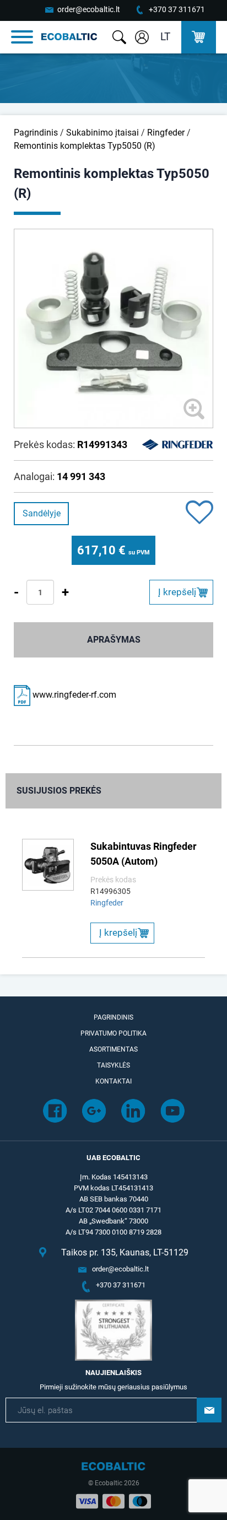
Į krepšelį (177, 591)
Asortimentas (113, 1049)
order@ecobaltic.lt (88, 9)
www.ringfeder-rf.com (73, 694)
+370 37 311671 (177, 9)
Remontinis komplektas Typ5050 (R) (84, 146)
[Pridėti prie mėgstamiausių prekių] (199, 513)
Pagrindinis (36, 132)
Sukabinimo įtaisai (102, 132)
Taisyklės (113, 1065)
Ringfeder (166, 132)
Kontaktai (113, 1081)
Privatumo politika (113, 1033)
